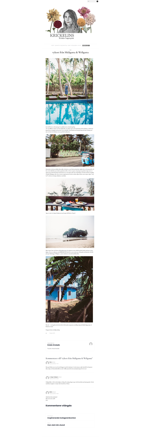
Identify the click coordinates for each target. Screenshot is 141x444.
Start (52, 45)
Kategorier (74, 45)
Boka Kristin (63, 45)
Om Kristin (57, 45)
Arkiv (69, 45)
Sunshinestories (63, 250)
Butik (79, 45)
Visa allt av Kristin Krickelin (53, 348)
